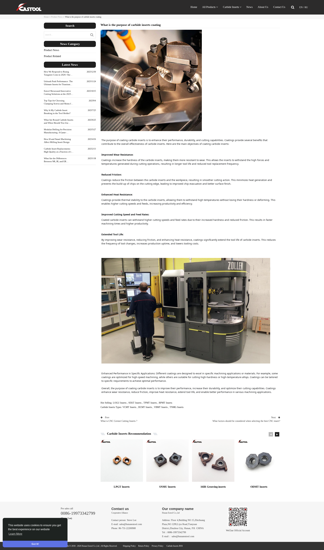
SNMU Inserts (167, 486)
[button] (277, 434)
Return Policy (143, 546)
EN (301, 7)
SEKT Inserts (134, 403)
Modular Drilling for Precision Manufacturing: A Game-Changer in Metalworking (58, 131)
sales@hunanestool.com (130, 524)
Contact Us (279, 7)
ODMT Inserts (258, 486)
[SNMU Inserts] (167, 462)
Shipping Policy (129, 546)
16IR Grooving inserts (213, 486)
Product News (57, 17)
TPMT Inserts (150, 403)
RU (306, 7)
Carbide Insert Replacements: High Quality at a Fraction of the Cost (58, 150)
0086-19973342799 (78, 513)
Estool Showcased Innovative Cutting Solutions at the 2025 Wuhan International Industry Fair (57, 93)
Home (194, 7)
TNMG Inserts (176, 407)
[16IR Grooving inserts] (213, 462)
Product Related (52, 56)
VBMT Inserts (161, 407)
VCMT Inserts (129, 407)
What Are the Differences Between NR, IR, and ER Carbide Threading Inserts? (56, 160)
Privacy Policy (157, 546)
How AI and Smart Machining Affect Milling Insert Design (57, 140)
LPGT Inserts (122, 486)
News (249, 7)
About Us (263, 7)
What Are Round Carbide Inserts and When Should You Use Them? (58, 121)
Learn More (15, 533)
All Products (208, 7)
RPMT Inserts (165, 403)
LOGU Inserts (119, 403)
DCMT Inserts (145, 407)
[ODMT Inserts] (259, 462)
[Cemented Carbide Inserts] (28, 10)
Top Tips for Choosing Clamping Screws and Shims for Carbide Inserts (58, 102)
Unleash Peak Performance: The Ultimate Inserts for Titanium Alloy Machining (58, 83)
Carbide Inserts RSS (174, 546)
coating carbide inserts (132, 140)
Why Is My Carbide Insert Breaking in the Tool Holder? (57, 112)
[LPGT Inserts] (122, 462)
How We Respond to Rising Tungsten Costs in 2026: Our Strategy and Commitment (57, 73)
